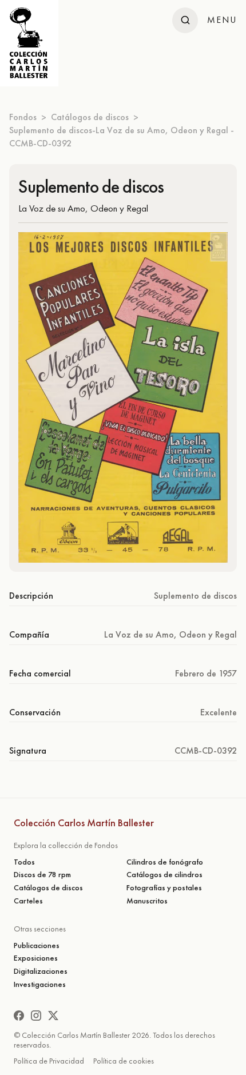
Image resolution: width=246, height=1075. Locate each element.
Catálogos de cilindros (164, 874)
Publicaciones (36, 945)
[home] (29, 43)
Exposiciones (36, 958)
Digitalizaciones (41, 971)
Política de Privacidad (49, 1061)
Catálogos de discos (90, 117)
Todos (24, 862)
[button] (222, 20)
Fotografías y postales (164, 888)
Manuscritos (147, 901)
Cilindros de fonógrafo (164, 862)
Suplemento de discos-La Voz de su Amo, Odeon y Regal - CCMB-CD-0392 (121, 136)
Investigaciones (40, 984)
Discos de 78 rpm (42, 874)
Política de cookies (123, 1061)
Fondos (23, 117)
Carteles (28, 901)
